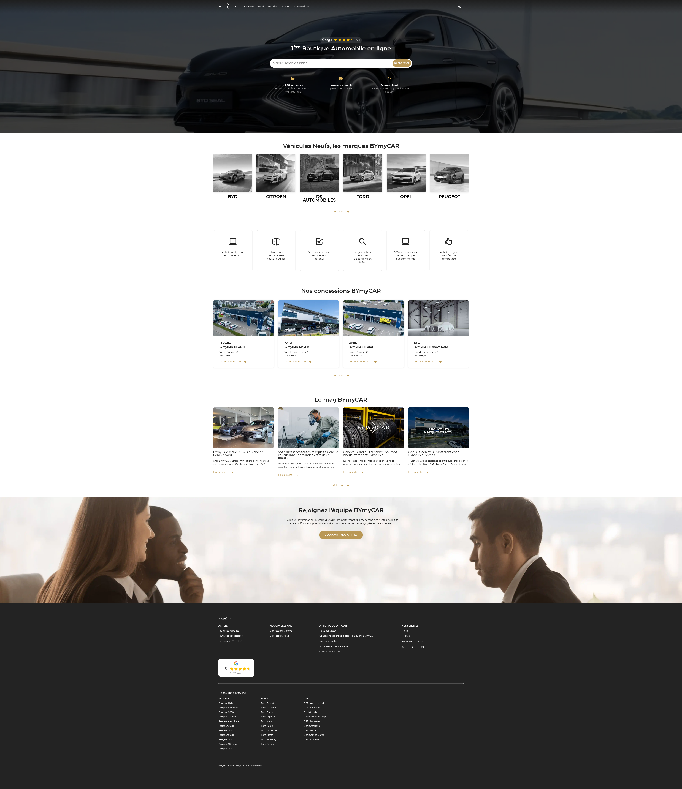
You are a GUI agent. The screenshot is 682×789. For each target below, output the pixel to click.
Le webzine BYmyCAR (230, 641)
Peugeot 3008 (226, 726)
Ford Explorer (268, 717)
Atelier (405, 631)
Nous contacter (327, 631)
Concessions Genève (281, 631)
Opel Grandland (312, 712)
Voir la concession (229, 361)
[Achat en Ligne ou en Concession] (233, 250)
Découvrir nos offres (341, 535)
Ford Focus (267, 726)
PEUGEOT (223, 699)
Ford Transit (267, 703)
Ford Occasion (269, 730)
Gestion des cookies (329, 652)
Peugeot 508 (225, 739)
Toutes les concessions (230, 636)
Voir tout (338, 211)
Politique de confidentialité (333, 646)
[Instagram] (422, 647)
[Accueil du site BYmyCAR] (228, 6)
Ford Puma (267, 712)
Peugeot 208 (225, 749)
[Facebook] (412, 647)
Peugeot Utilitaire (227, 744)
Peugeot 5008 (226, 735)
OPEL (307, 699)
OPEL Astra (310, 730)
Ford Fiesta (267, 735)
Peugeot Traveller (227, 717)
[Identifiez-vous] (460, 6)
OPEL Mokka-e (312, 708)
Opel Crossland (312, 726)
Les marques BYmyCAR (232, 693)
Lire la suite (220, 472)
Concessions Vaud (279, 636)
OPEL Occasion (312, 739)
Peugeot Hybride (227, 703)
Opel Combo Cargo (314, 735)
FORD (264, 699)
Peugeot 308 (225, 730)
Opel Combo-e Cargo (315, 717)
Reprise (406, 636)
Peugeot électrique (228, 721)
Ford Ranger (268, 744)
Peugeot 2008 (226, 712)
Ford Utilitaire (268, 708)
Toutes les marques (228, 631)
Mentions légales (328, 641)
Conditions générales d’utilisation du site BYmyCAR (346, 636)
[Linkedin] (403, 647)
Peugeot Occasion (228, 708)
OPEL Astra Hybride (314, 703)
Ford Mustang (268, 739)
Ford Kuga (266, 721)
